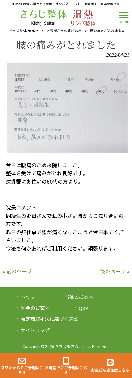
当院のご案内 (78, 297)
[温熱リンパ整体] (81, 17)
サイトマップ (35, 330)
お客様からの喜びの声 (64, 31)
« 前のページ (17, 271)
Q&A (84, 308)
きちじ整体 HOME (23, 31)
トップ (28, 297)
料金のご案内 (35, 308)
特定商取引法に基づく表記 (49, 319)
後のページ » (114, 271)
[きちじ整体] (44, 17)
